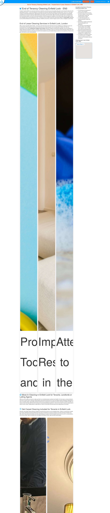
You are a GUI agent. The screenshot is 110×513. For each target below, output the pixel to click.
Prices (92, 1)
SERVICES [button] (100, 1)
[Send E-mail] (108, 1)
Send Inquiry (86, 1)
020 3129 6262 (76, 2)
